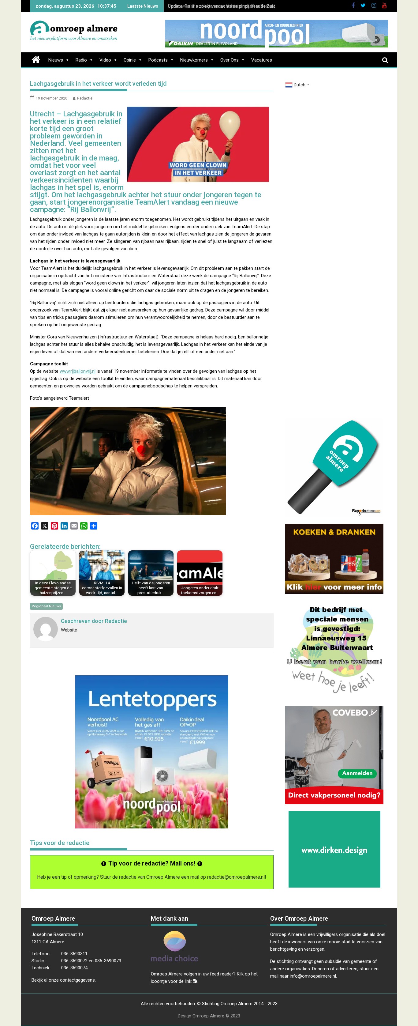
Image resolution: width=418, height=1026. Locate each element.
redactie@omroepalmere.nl (236, 877)
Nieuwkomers (194, 60)
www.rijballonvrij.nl (77, 371)
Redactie (84, 98)
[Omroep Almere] (36, 59)
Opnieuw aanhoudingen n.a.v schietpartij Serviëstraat (221, 6)
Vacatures (261, 60)
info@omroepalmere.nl (313, 976)
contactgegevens (77, 980)
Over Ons (229, 60)
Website (69, 630)
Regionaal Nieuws (46, 606)
